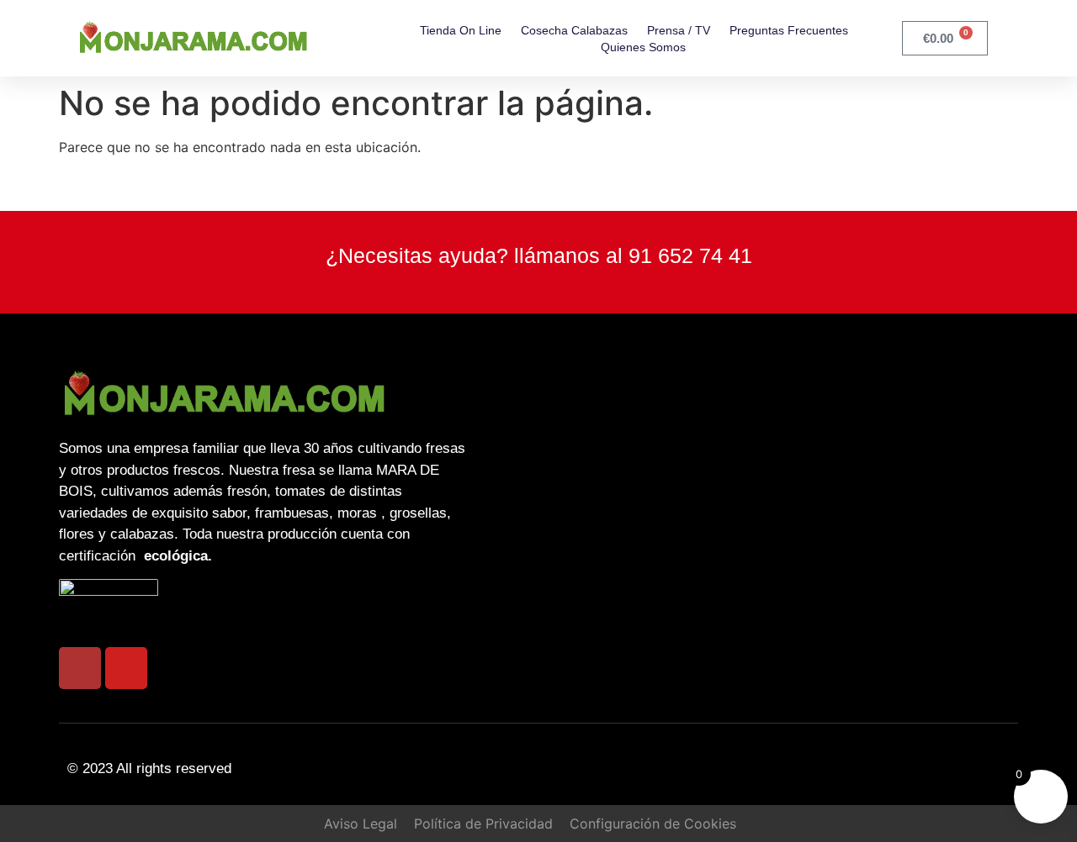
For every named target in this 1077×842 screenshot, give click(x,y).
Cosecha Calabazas (574, 30)
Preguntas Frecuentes (788, 30)
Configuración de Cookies (653, 823)
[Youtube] (126, 668)
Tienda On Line (460, 30)
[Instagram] (80, 668)
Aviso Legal (360, 823)
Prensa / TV (678, 30)
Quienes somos (643, 47)
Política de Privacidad (483, 823)
